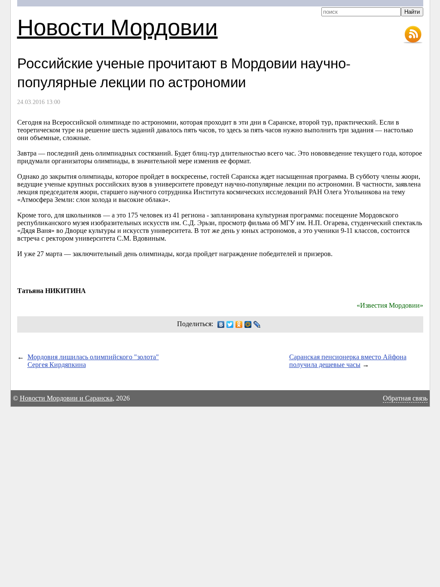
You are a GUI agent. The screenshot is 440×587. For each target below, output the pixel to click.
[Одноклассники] (239, 324)
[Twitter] (230, 324)
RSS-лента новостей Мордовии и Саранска (413, 34)
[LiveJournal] (257, 324)
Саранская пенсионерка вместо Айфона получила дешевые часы (347, 360)
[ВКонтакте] (221, 324)
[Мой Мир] (248, 324)
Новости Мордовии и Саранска (66, 398)
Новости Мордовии (117, 26)
